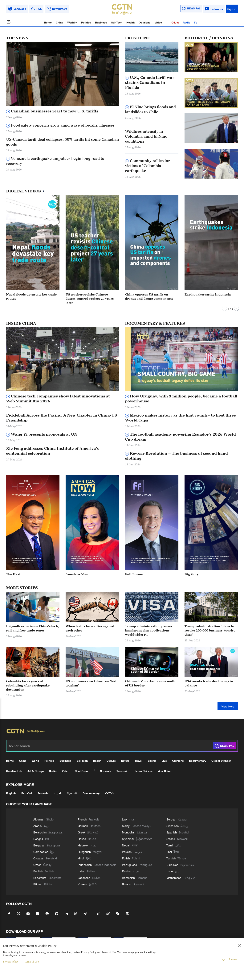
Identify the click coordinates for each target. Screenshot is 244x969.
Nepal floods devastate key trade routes (31, 296)
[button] (109, 104)
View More (227, 706)
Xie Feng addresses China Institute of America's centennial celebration (52, 451)
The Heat (13, 574)
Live (176, 22)
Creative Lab (14, 771)
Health (130, 22)
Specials (105, 771)
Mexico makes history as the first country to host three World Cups (180, 417)
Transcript (122, 771)
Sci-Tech (116, 22)
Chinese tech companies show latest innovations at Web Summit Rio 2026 (58, 398)
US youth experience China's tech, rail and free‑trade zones (32, 628)
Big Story (192, 574)
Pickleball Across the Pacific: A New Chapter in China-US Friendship (61, 417)
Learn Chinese (144, 771)
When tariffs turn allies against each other (90, 628)
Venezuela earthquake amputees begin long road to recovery (55, 161)
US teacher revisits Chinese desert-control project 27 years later (90, 298)
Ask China (164, 771)
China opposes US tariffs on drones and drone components (149, 296)
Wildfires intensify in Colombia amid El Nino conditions (146, 136)
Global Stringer (221, 760)
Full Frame (134, 574)
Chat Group (82, 771)
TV (195, 22)
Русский (72, 793)
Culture (111, 760)
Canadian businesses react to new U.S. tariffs (54, 111)
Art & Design (35, 771)
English (11, 793)
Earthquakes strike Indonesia (208, 294)
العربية (58, 793)
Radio (186, 22)
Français (43, 793)
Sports (152, 760)
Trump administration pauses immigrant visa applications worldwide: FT (148, 630)
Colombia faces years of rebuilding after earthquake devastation (28, 685)
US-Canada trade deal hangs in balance (209, 683)
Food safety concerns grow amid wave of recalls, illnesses (62, 125)
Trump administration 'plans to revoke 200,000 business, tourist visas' (210, 630)
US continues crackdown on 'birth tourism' (92, 683)
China (59, 22)
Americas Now (77, 574)
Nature (125, 760)
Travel (138, 760)
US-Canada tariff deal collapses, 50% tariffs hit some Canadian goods (62, 142)
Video (158, 22)
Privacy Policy (10, 961)
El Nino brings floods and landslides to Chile (150, 109)
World (71, 22)
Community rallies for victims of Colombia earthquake (147, 165)
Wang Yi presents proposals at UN (43, 434)
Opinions (144, 22)
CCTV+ (109, 793)
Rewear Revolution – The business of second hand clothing (176, 456)
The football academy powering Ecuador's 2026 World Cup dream (180, 437)
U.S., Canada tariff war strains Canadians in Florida (149, 82)
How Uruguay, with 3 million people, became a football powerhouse (181, 398)
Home (48, 22)
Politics (86, 22)
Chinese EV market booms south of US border (150, 683)
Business (101, 22)
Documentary (197, 760)
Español (26, 793)
